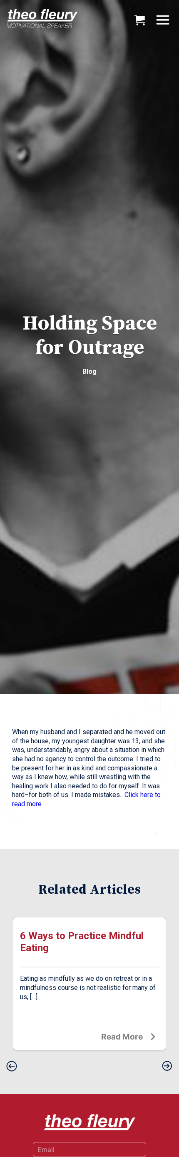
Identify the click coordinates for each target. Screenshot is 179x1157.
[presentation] (12, 1066)
